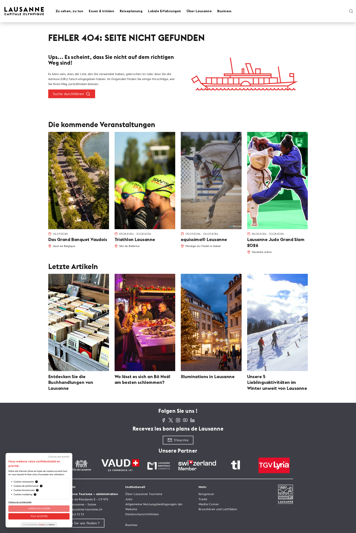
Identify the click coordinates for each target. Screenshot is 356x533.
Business (224, 11)
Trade (203, 499)
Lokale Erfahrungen (164, 11)
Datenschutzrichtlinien (142, 514)
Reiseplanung (131, 11)
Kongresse (206, 494)
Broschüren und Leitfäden (218, 509)
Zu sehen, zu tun (69, 11)
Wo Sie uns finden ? (84, 523)
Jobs (128, 499)
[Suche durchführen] (351, 11)
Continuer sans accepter (59, 456)
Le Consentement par (39, 525)
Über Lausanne (199, 11)
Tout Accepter (38, 516)
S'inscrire (181, 440)
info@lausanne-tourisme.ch (82, 509)
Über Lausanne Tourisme (143, 494)
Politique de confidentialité (20, 502)
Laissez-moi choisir (39, 508)
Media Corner (209, 504)
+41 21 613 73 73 (73, 514)
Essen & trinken (101, 11)
